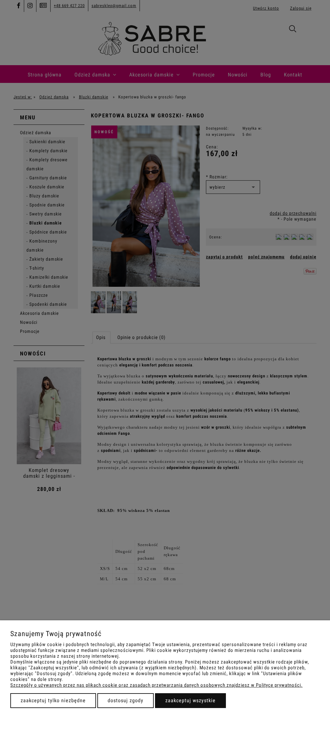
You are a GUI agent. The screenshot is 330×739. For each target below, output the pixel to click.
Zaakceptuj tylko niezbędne (53, 700)
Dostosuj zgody (125, 700)
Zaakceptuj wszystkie (190, 700)
